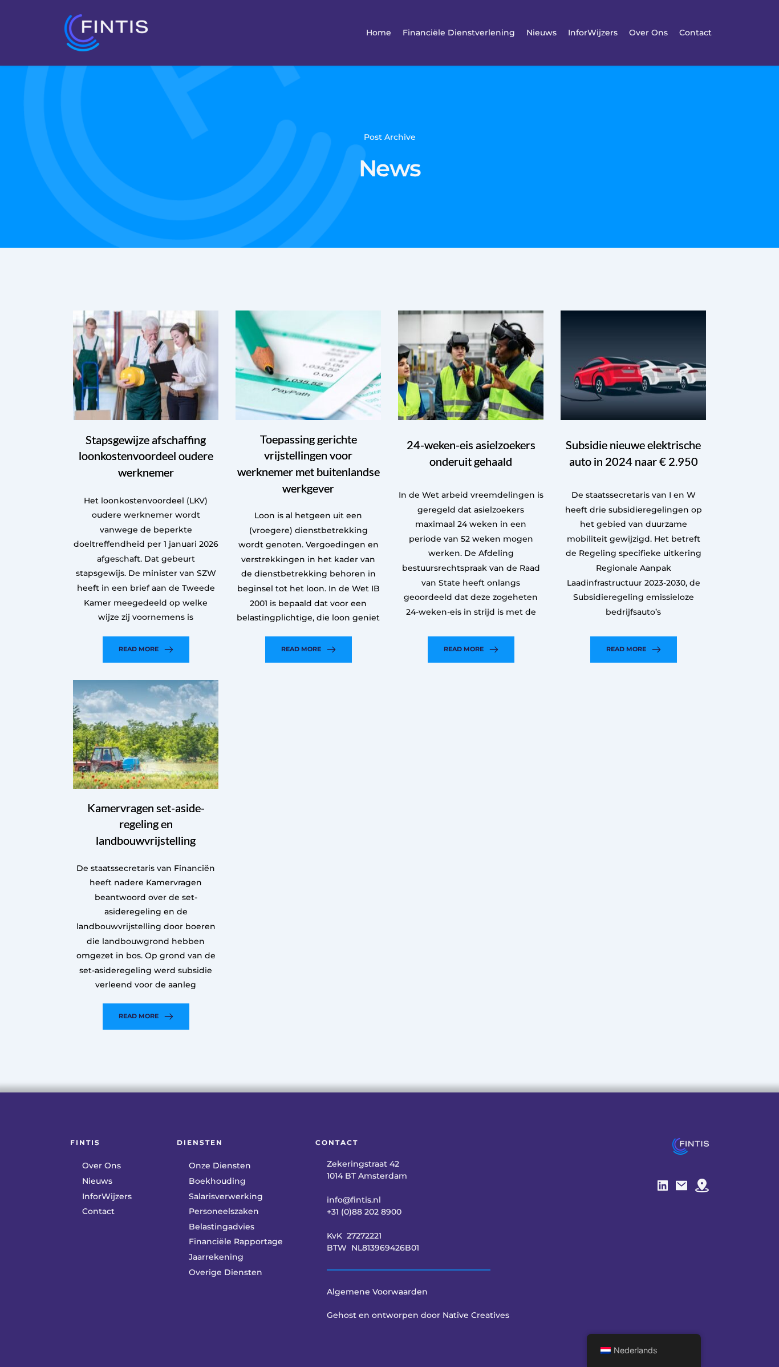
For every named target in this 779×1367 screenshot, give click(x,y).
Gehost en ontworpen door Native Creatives (418, 1315)
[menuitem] (378, 33)
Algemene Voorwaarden (377, 1292)
